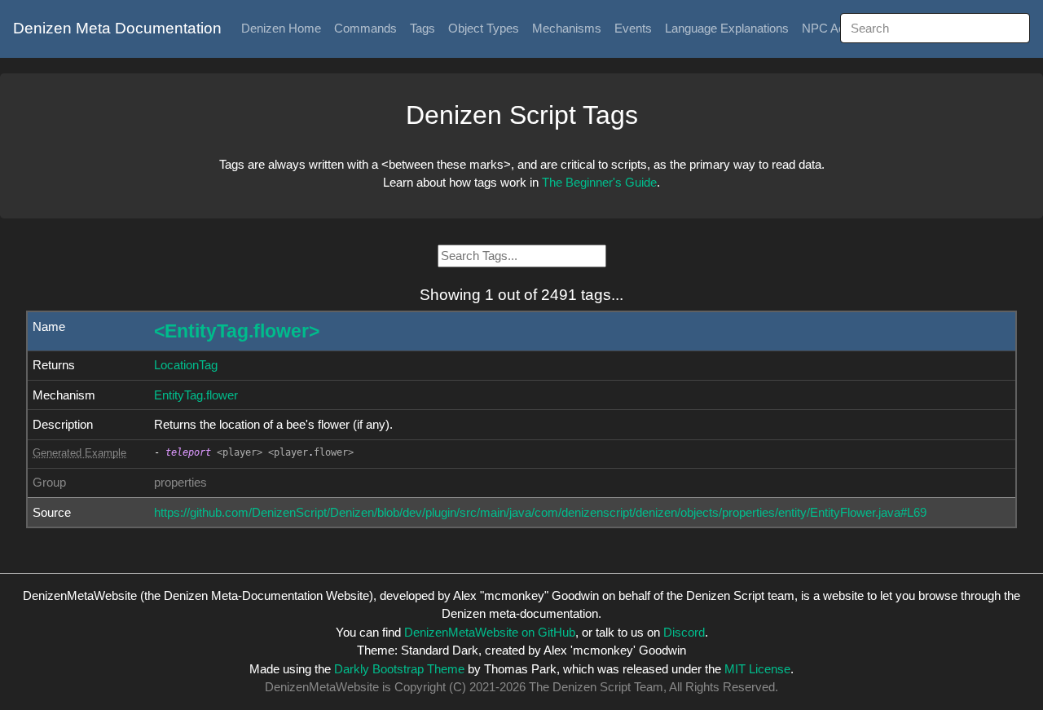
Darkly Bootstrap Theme (399, 669)
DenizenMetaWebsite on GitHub (489, 632)
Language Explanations (727, 28)
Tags (422, 28)
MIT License (757, 669)
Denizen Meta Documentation (117, 28)
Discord (684, 632)
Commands (365, 28)
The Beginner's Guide (599, 182)
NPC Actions (836, 28)
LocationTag (186, 365)
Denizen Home (281, 28)
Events (633, 28)
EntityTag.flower (196, 395)
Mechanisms (566, 28)
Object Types (483, 28)
